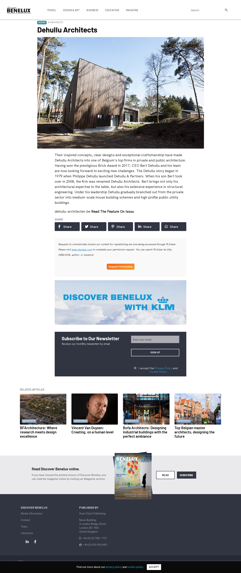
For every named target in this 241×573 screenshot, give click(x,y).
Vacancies (27, 533)
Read (165, 475)
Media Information (32, 513)
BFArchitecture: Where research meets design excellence (38, 431)
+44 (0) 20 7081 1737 (94, 538)
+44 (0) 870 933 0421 (95, 544)
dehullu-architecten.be (73, 211)
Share (67, 227)
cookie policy (135, 567)
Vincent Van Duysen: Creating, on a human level (92, 429)
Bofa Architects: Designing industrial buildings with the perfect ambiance (145, 431)
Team (24, 526)
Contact (25, 520)
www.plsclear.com (81, 249)
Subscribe (186, 475)
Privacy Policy (163, 368)
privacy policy (114, 567)
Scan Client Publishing (92, 513)
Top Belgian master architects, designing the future (194, 431)
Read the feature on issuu (112, 211)
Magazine (132, 10)
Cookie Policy (158, 371)
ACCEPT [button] (154, 567)
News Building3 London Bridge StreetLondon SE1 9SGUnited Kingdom (92, 525)
